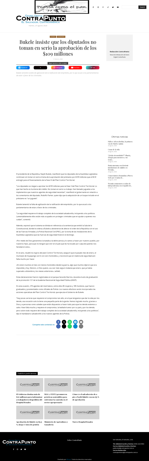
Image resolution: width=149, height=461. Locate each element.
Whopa (69, 459)
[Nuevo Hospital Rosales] (85, 412)
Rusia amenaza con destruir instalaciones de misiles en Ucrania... (118, 167)
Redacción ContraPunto (119, 51)
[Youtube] (118, 7)
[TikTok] (108, 7)
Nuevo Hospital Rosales (82, 422)
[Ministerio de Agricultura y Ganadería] (57, 412)
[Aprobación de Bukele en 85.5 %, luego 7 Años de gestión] (29, 412)
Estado (53, 36)
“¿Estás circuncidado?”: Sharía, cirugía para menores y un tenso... (119, 157)
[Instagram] (98, 7)
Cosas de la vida (114, 149)
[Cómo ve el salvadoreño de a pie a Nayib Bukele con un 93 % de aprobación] (85, 385)
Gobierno (61, 36)
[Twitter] (113, 7)
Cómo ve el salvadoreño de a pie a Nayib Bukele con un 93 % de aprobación (85, 397)
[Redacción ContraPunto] (119, 42)
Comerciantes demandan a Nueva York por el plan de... (120, 177)
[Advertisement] (57, 152)
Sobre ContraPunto (74, 440)
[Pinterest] (103, 7)
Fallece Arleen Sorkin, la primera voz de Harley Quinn (120, 142)
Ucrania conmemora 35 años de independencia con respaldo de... (120, 184)
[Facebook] (93, 7)
